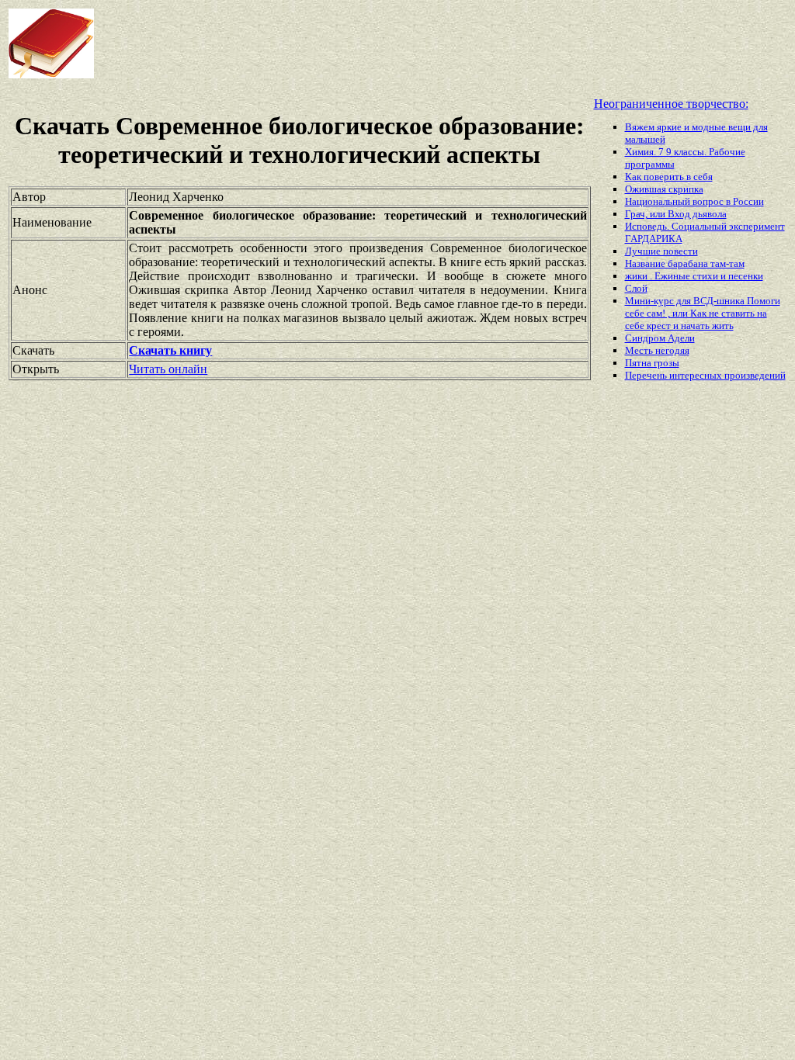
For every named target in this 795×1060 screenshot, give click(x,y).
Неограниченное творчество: (671, 103)
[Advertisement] (379, 43)
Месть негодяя (657, 350)
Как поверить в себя (669, 176)
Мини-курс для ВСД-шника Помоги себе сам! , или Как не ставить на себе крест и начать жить (702, 313)
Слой (636, 288)
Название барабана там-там (685, 263)
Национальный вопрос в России (694, 201)
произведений (755, 375)
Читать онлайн (168, 369)
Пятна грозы (652, 363)
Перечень (647, 375)
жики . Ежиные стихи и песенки (694, 276)
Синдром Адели (660, 338)
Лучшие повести (661, 251)
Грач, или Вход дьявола (676, 214)
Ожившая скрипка (664, 189)
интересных (696, 375)
